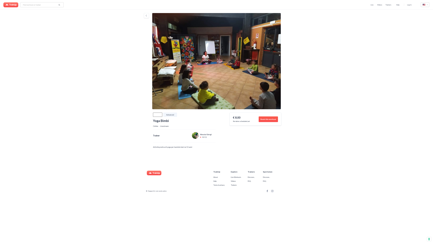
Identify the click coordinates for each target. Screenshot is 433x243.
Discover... (251, 177)
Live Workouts (236, 177)
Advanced (170, 115)
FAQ (249, 181)
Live (372, 5)
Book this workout (268, 119)
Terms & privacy (219, 185)
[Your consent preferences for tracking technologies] (429, 239)
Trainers (388, 5)
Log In (409, 5)
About (215, 177)
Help (398, 5)
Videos (379, 5)
